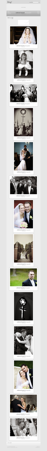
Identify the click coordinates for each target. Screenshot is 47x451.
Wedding (12, 18)
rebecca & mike (10, 17)
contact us (38, 13)
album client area (9, 13)
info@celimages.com (38, 447)
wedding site (38, 11)
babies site (38, 12)
